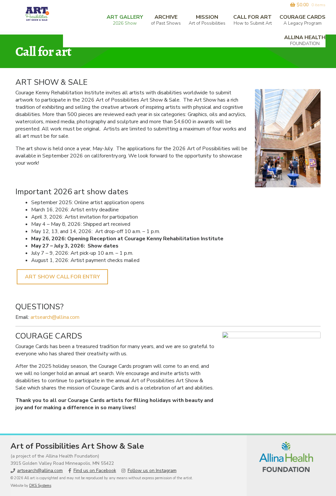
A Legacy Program (303, 19)
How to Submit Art (252, 19)
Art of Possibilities (207, 19)
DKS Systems (40, 485)
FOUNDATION (305, 40)
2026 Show (125, 19)
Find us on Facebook (95, 470)
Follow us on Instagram (152, 470)
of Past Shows (166, 19)
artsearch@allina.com (55, 317)
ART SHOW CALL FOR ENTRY (62, 276)
